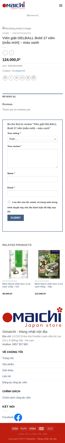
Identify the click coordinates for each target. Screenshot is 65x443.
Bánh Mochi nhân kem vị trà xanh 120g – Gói (16, 285)
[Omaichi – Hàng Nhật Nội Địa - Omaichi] (26, 5)
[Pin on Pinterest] (28, 77)
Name (11, 173)
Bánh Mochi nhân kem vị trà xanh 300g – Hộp (49, 285)
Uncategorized (21, 33)
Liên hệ (6, 376)
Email (11, 187)
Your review (14, 146)
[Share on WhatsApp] (5, 77)
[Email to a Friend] (22, 77)
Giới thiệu (7, 370)
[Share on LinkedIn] (33, 77)
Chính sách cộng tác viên (16, 397)
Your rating (14, 133)
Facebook (8, 417)
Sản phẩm (8, 364)
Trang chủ (8, 358)
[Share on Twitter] (16, 77)
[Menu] (61, 5)
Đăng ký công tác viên (14, 382)
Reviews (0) (8, 96)
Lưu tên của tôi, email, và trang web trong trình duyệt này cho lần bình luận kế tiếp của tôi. (32, 207)
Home (5, 33)
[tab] (32, 97)
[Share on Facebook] (11, 77)
